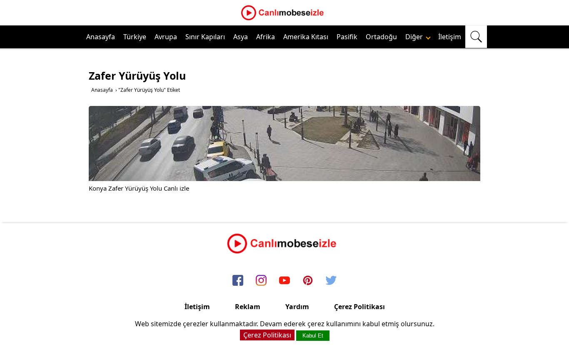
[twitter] (331, 281)
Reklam (247, 306)
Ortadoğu (381, 36)
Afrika (265, 36)
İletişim (449, 36)
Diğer (414, 36)
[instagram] (261, 281)
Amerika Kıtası (305, 36)
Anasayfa (100, 36)
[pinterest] (307, 281)
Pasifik (347, 36)
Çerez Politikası (359, 306)
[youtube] (284, 281)
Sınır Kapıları (205, 36)
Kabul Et (312, 335)
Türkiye (134, 36)
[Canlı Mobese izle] (284, 19)
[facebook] (237, 281)
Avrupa (166, 36)
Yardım (297, 306)
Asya (240, 36)
